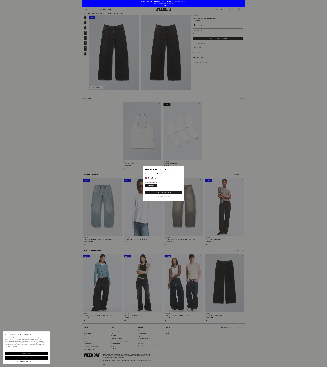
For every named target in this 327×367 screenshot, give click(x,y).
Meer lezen (26, 350)
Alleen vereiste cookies (26, 357)
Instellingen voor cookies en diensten (26, 361)
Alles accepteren (26, 353)
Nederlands (151, 185)
